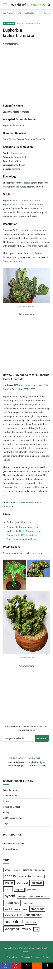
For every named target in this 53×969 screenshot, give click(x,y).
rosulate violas (12, 909)
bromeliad (27, 870)
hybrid (10, 896)
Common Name (34, 531)
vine (36, 929)
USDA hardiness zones (25, 385)
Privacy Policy (12, 957)
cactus (10, 876)
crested (9, 882)
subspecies (33, 915)
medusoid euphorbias (39, 896)
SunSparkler (31, 922)
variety (26, 929)
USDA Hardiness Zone (13, 818)
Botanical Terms (10, 849)
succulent (14, 921)
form (8, 889)
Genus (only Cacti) (11, 807)
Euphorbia (15, 169)
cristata (26, 182)
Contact (46, 957)
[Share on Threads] (47, 966)
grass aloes (31, 890)
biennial (17, 870)
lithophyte (22, 897)
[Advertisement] (26, 72)
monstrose (28, 903)
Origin (15, 539)
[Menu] (5, 4)
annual (8, 870)
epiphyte (37, 883)
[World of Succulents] (28, 5)
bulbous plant (40, 870)
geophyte (19, 889)
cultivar (22, 883)
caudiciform (26, 876)
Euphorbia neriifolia (12, 261)
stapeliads (37, 909)
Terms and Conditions (30, 957)
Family (17, 535)
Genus (10, 535)
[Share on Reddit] (37, 966)
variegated (12, 929)
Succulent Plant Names (13, 843)
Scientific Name (17, 531)
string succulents (13, 915)
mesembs (12, 903)
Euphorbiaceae (18, 153)
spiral (25, 909)
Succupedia (9, 23)
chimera (40, 877)
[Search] (48, 4)
